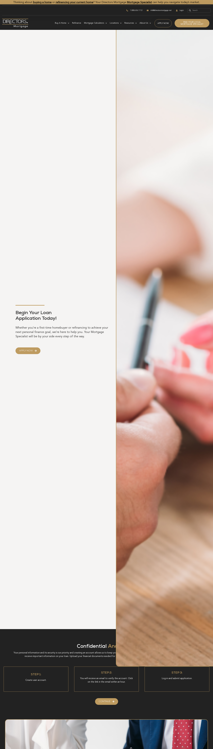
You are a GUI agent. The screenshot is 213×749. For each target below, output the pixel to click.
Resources (129, 23)
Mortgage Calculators (94, 23)
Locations (114, 23)
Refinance (76, 23)
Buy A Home (60, 23)
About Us (144, 23)
